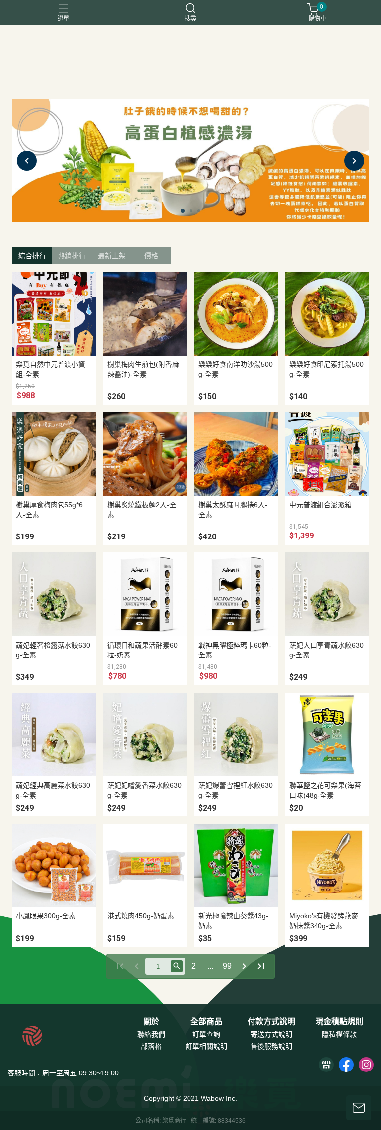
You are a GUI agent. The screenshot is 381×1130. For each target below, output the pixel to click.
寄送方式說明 (271, 1034)
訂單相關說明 (206, 1046)
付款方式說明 (271, 1022)
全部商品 (206, 1022)
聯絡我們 (151, 1034)
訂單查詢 (206, 1034)
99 (227, 966)
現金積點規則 (339, 1022)
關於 (151, 1022)
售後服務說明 (271, 1046)
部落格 (151, 1046)
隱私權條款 (339, 1034)
